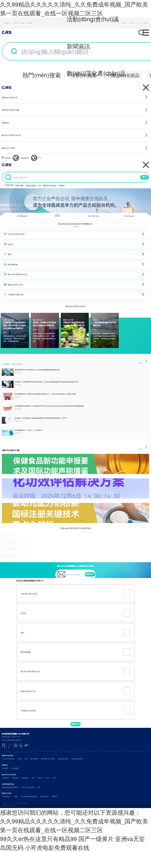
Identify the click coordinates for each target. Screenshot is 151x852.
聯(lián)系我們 (44, 796)
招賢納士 (55, 796)
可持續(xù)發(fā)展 (77, 759)
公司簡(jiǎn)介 (6, 796)
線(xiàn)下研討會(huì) (27, 787)
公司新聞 (5, 364)
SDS (39, 185)
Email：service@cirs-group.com (12, 740)
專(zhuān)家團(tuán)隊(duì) (29, 796)
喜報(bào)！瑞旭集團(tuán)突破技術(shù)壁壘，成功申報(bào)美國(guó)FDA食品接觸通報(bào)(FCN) (46, 382)
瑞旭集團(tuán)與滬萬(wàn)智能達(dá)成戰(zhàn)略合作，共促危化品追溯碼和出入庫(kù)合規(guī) (45, 394)
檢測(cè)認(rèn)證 (63, 759)
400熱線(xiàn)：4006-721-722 (11, 737)
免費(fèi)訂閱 (90, 574)
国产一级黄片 (96, 838)
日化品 (19, 759)
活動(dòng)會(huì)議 (93, 19)
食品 (26, 759)
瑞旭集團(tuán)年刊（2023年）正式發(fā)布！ (29, 430)
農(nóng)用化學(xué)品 (48, 759)
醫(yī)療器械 (34, 759)
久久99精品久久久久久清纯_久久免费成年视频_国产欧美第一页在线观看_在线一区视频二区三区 (74, 825)
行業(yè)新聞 (16, 364)
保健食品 (62, 185)
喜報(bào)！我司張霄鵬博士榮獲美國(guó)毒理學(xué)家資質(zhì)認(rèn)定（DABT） (41, 418)
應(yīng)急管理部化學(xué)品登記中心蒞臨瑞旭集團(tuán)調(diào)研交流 (37, 369)
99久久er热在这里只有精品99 (38, 838)
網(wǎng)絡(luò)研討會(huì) (10, 787)
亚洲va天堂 (130, 838)
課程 (38, 787)
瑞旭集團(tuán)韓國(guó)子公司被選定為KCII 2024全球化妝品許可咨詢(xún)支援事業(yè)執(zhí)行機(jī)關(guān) (49, 406)
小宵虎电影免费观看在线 (57, 847)
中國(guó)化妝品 (31, 185)
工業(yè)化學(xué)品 (8, 759)
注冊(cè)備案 (19, 185)
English (8, 157)
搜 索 (144, 177)
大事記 (16, 796)
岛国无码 (11, 847)
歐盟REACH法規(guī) (49, 185)
